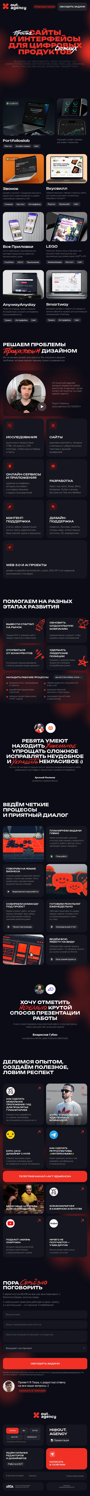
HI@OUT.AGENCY (58, 1432)
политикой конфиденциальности (66, 1372)
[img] (14, 6)
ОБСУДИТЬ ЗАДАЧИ (45, 1363)
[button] (33, 1475)
